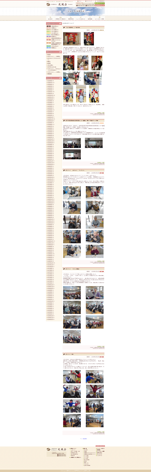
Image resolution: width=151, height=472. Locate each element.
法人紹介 (50, 18)
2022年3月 (50, 173)
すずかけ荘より (54, 46)
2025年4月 (50, 109)
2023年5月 (50, 151)
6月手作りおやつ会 (52, 66)
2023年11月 (50, 140)
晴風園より (53, 47)
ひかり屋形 (86, 455)
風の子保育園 (86, 459)
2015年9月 (50, 302)
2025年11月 (50, 97)
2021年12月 (50, 177)
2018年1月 (50, 261)
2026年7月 (50, 82)
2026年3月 (50, 89)
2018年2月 (50, 259)
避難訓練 (50, 73)
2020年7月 (50, 208)
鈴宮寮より (53, 36)
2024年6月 (50, 128)
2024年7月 (50, 126)
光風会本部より (54, 26)
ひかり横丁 (86, 458)
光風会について (73, 448)
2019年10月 (50, 222)
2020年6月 (50, 210)
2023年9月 (50, 144)
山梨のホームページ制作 (72, 468)
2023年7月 (50, 148)
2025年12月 (50, 95)
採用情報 (90, 18)
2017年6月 (50, 273)
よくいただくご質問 (100, 451)
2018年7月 (50, 250)
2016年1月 (50, 299)
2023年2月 (50, 157)
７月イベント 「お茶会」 (54, 71)
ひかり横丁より (54, 32)
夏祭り (49, 61)
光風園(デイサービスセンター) (89, 452)
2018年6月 (50, 251)
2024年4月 (50, 131)
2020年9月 (50, 204)
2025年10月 (50, 98)
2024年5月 (50, 129)
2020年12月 (50, 199)
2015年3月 (50, 310)
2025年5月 (50, 108)
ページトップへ (100, 446)
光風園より (53, 27)
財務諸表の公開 (74, 452)
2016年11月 (50, 286)
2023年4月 (50, 153)
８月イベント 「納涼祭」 (54, 56)
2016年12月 (50, 284)
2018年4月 (50, 255)
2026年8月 (50, 80)
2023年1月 (50, 159)
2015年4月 (50, 308)
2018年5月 (50, 253)
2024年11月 (50, 118)
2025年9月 (50, 100)
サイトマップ (89, 1)
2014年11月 (50, 317)
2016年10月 (50, 288)
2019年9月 (50, 224)
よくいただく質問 (99, 18)
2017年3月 (50, 279)
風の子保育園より (55, 34)
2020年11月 (50, 200)
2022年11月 (50, 162)
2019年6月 (50, 230)
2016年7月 (50, 293)
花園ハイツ (86, 462)
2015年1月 (50, 313)
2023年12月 (50, 139)
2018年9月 (50, 246)
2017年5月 (50, 275)
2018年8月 (50, 248)
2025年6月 (50, 106)
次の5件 (85, 438)
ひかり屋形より (54, 29)
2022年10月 (50, 164)
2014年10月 (50, 319)
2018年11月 (50, 242)
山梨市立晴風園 (87, 465)
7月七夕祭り (50, 65)
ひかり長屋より (54, 31)
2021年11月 (50, 179)
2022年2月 (50, 175)
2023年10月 (50, 142)
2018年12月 (50, 241)
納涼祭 (49, 54)
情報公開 (73, 455)
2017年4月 (50, 277)
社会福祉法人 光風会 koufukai (59, 4)
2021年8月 (50, 184)
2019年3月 (50, 235)
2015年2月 (50, 312)
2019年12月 (50, 219)
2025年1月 (50, 115)
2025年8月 (50, 102)
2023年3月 (50, 155)
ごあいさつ (73, 449)
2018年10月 (50, 244)
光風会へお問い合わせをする (100, 3)
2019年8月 (50, 226)
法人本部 (86, 449)
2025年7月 (50, 104)
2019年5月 (50, 231)
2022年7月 (50, 166)
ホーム (80, 1)
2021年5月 (50, 190)
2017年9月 (50, 268)
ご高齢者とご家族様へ (61, 18)
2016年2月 (50, 297)
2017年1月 (50, 282)
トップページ (99, 455)
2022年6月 (50, 168)
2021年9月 (50, 182)
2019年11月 (50, 220)
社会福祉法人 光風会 (100, 112)
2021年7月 (50, 186)
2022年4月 (50, 171)
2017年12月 (50, 262)
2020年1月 (50, 217)
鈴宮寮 (85, 461)
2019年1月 (50, 239)
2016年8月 (50, 292)
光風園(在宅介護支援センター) (89, 454)
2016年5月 (50, 295)
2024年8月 (50, 124)
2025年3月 (50, 111)
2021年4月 (50, 191)
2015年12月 (50, 301)
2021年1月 (50, 197)
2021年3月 (50, 193)
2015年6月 (50, 306)
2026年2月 (50, 91)
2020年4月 (50, 213)
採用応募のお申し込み (100, 5)
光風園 (85, 451)
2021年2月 (50, 195)
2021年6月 (50, 188)
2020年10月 (50, 202)
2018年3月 (50, 257)
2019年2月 (50, 237)
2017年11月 (50, 264)
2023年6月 (50, 149)
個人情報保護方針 (101, 1)
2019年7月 (50, 228)
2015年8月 (50, 304)
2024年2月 (50, 135)
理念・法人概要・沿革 (75, 451)
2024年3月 (50, 133)
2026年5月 (50, 86)
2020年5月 (50, 211)
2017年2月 (50, 281)
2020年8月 (50, 206)
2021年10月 (50, 180)
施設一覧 (85, 448)
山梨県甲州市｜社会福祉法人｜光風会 (56, 450)
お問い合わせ (99, 452)
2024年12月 (50, 117)
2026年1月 (50, 93)
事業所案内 (71, 18)
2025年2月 (50, 113)
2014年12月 (50, 315)
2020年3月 (50, 215)
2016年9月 (50, 290)
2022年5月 (50, 169)
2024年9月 (50, 122)
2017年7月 (50, 271)
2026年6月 (50, 84)
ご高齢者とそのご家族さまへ (75, 457)
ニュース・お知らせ (80, 18)
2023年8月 (50, 146)
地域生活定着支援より (56, 38)
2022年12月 (50, 160)
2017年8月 (50, 270)
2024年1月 (50, 137)
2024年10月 (50, 120)
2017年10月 (50, 266)
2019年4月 (50, 233)
